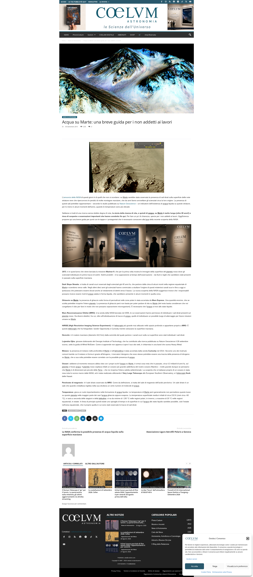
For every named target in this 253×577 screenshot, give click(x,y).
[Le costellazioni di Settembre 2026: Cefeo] (100, 478)
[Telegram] (178, 2)
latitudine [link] (102, 398)
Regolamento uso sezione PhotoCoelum (176, 571)
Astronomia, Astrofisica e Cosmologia (153, 487)
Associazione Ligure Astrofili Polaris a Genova (168, 431)
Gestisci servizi (191, 559)
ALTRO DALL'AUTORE (94, 463)
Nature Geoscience (128, 204)
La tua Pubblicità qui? (77, 2)
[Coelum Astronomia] (126, 17)
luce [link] (147, 219)
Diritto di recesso (154, 571)
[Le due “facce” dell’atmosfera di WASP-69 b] (153, 478)
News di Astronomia (74, 41)
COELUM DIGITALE (106, 35)
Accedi (63, 2)
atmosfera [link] (119, 351)
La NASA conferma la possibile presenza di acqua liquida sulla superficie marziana (92, 433)
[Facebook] (161, 2)
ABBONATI (122, 35)
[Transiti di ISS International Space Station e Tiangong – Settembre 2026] (179, 478)
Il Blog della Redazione (160, 544)
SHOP (132, 35)
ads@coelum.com (129, 557)
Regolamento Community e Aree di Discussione (160, 574)
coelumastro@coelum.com (81, 532)
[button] (247, 538)
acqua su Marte (74, 410)
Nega (215, 566)
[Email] (89, 418)
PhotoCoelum (78, 35)
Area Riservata (150, 35)
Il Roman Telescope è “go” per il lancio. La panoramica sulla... (133, 522)
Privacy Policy (116, 571)
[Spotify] (174, 2)
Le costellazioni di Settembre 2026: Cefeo (100, 491)
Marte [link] (125, 197)
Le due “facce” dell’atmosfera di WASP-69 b (153, 491)
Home (64, 41)
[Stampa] (95, 418)
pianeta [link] (169, 272)
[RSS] (169, 2)
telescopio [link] (119, 325)
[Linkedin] (83, 418)
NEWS (66, 35)
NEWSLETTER (92, 2)
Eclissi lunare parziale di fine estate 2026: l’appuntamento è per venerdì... (133, 545)
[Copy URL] (113, 418)
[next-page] (190, 463)
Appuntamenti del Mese (96, 487)
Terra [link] (100, 370)
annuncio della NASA (72, 197)
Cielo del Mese (157, 532)
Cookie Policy (206, 572)
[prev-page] (186, 463)
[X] (186, 2)
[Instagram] (165, 2)
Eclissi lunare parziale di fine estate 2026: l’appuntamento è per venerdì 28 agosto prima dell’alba (126, 493)
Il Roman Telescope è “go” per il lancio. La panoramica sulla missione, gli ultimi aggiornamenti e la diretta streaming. (74, 494)
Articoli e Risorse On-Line (161, 540)
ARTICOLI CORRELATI (73, 463)
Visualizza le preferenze (237, 566)
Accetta (194, 566)
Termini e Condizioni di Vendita (134, 571)
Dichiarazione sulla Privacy (222, 572)
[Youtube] (190, 2)
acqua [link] (165, 204)
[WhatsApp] (76, 418)
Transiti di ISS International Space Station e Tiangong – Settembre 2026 (178, 492)
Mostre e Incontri (158, 524)
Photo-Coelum (157, 520)
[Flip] (107, 418)
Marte (83, 410)
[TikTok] (182, 2)
